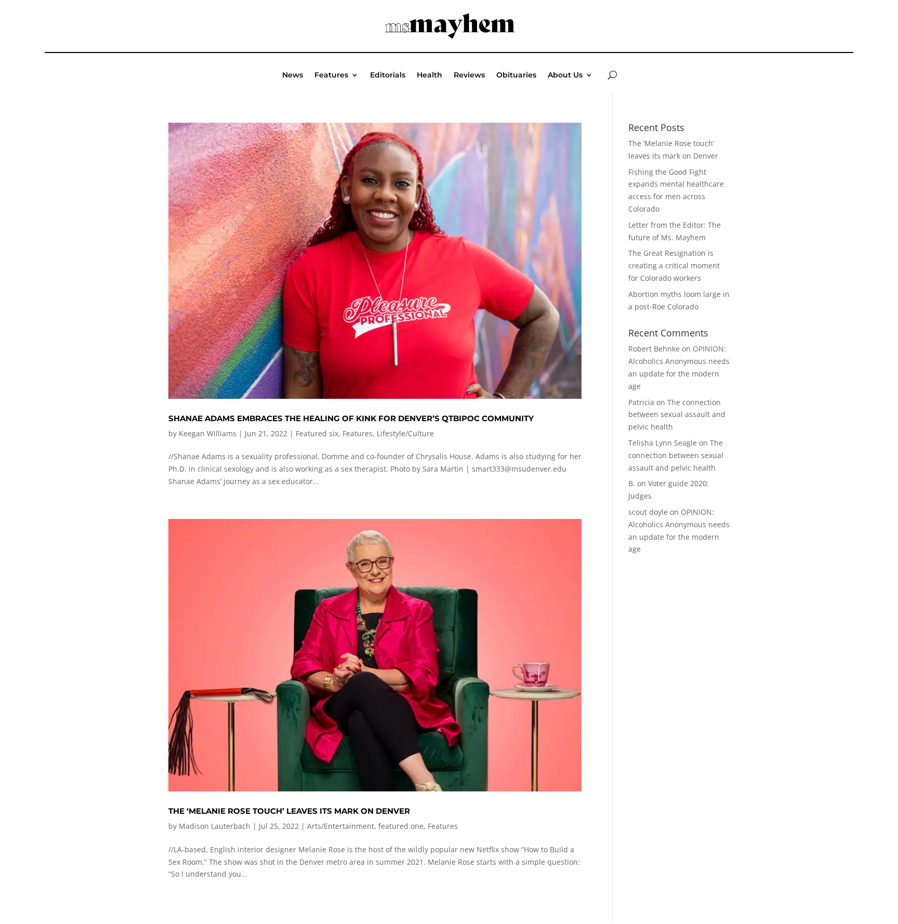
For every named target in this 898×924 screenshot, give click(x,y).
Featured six (317, 433)
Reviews (469, 75)
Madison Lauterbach (214, 826)
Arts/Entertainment (340, 826)
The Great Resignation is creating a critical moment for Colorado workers (674, 265)
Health (429, 75)
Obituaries (516, 75)
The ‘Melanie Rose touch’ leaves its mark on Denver (289, 811)
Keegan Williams (207, 433)
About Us (565, 75)
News (292, 75)
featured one (401, 826)
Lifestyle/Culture (405, 433)
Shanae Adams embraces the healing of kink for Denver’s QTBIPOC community (351, 418)
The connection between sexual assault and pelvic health (676, 414)
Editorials (387, 75)
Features (331, 75)
